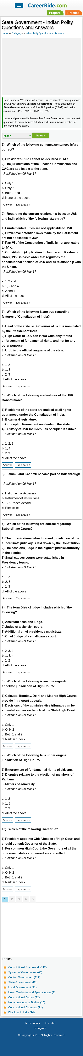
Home (5, 33)
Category (17, 33)
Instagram (40, 1028)
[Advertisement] (41, 66)
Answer (7, 204)
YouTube (49, 1023)
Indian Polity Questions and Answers (44, 33)
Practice (73, 12)
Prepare (55, 12)
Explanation (23, 204)
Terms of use (33, 1023)
